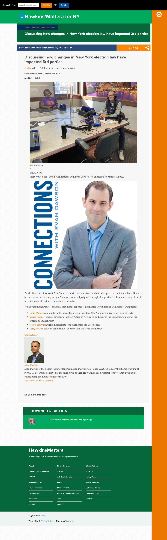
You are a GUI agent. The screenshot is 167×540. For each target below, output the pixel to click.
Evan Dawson (31, 365)
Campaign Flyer (92, 493)
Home (28, 27)
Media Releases (92, 482)
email (43, 515)
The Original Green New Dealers (39, 474)
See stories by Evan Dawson (38, 380)
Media (35, 27)
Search (60, 504)
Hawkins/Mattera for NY (52, 17)
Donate (32, 504)
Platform (89, 471)
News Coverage (35, 488)
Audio (27, 68)
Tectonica (69, 521)
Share (133, 47)
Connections (30, 335)
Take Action (34, 493)
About (31, 466)
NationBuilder (47, 521)
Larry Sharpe (36, 328)
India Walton (36, 313)
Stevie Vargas (36, 317)
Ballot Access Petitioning (68, 493)
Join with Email (10, 5)
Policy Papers (91, 477)
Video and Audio (47, 27)
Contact (89, 499)
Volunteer (33, 499)
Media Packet (63, 488)
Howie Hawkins (38, 324)
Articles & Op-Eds (64, 477)
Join (59, 499)
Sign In (64, 5)
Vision (60, 471)
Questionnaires (35, 482)
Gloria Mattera (92, 466)
